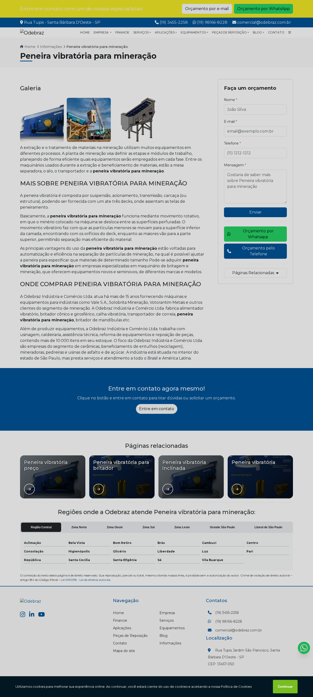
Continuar (285, 686)
